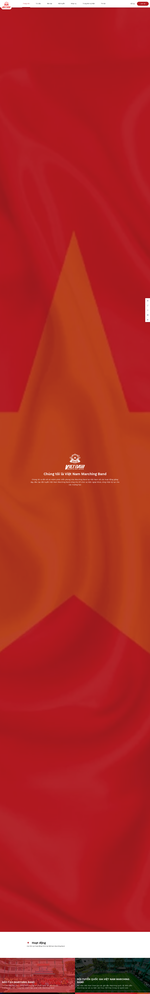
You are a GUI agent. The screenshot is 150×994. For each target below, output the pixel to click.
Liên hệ (142, 4)
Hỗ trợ (132, 4)
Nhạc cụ (73, 3)
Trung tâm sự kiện (89, 3)
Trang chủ (26, 3)
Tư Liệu (38, 3)
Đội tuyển (61, 3)
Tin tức (103, 3)
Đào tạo (49, 3)
